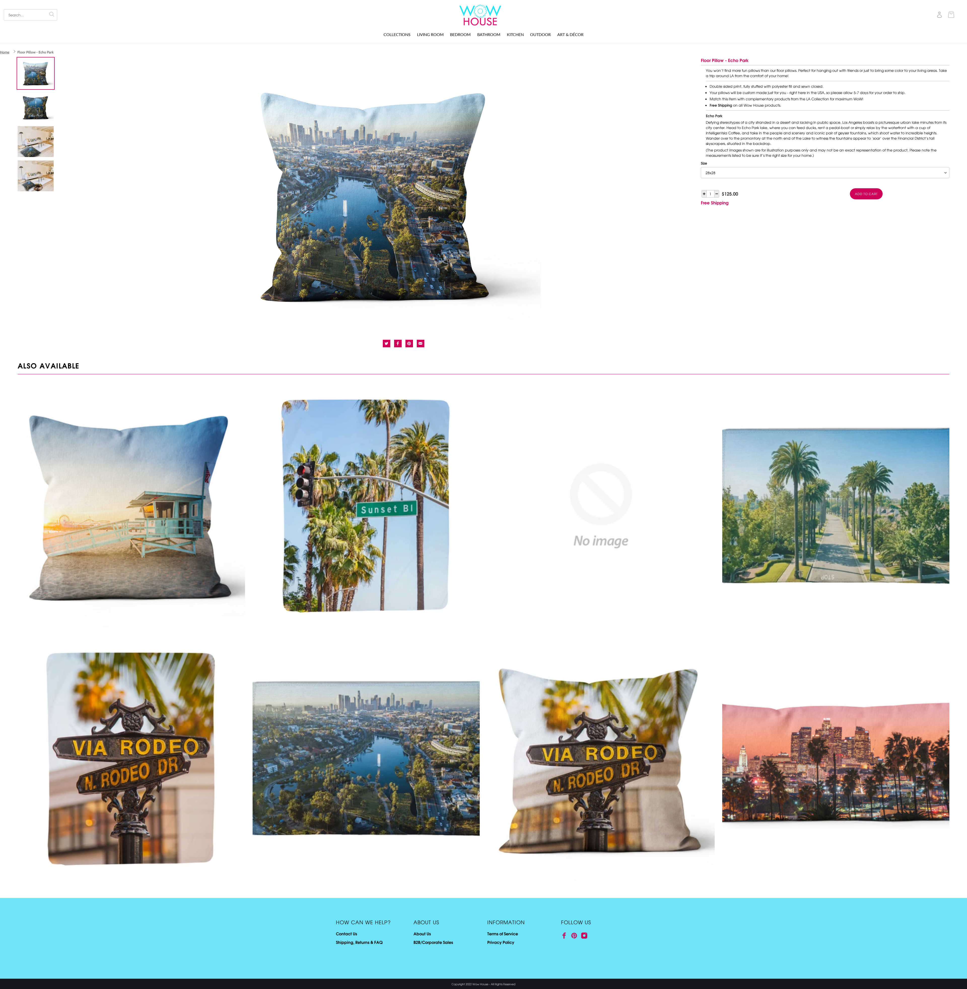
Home (4, 52)
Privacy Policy (500, 942)
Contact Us (346, 934)
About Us (422, 934)
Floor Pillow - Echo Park (35, 52)
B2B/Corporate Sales (433, 942)
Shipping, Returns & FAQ (359, 942)
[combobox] (30, 14)
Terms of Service (502, 934)
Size (704, 163)
